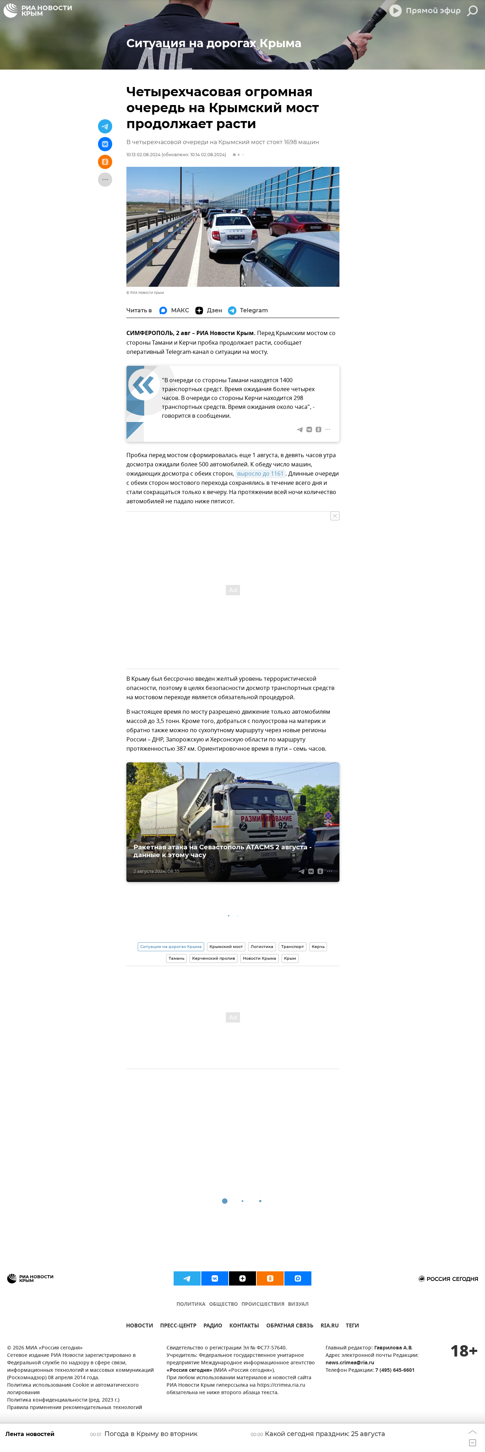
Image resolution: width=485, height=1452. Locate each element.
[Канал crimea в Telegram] (187, 1278)
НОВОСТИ (139, 1326)
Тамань (176, 958)
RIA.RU (330, 1326)
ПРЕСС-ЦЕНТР (178, 1326)
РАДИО (212, 1326)
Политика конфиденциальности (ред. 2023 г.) (63, 1400)
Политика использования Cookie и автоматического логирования (73, 1389)
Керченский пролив (213, 958)
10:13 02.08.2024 (143, 154)
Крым (290, 958)
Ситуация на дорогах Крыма (171, 946)
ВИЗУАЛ (298, 1304)
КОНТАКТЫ (244, 1326)
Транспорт (292, 946)
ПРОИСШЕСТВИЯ (262, 1304)
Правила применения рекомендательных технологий (74, 1408)
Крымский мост (226, 946)
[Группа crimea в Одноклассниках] (270, 1278)
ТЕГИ (352, 1326)
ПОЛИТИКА (191, 1304)
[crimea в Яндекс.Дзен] (242, 1278)
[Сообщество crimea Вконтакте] (214, 1278)
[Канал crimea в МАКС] (297, 1278)
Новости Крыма (259, 958)
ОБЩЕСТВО (223, 1304)
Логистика (262, 946)
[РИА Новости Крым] (37, 10)
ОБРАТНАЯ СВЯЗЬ (290, 1326)
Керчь (318, 946)
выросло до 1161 (260, 474)
